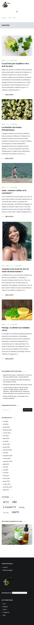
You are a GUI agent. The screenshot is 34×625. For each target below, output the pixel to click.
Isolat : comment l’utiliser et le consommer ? (14, 192)
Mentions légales (7, 570)
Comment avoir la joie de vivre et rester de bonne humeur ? (15, 270)
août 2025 (6, 435)
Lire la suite (9, 94)
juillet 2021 (6, 490)
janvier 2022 (6, 481)
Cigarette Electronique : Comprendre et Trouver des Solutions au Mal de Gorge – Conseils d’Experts (17, 376)
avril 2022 (5, 472)
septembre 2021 (7, 487)
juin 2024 (5, 452)
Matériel (22, 507)
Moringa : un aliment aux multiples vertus (16, 329)
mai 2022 (5, 470)
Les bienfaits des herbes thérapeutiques (12, 128)
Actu (3, 265)
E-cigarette (9, 507)
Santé (3, 60)
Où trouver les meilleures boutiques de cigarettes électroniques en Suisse (16, 380)
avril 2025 (5, 441)
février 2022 (6, 478)
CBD (14, 502)
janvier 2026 (6, 427)
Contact (5, 567)
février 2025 (6, 444)
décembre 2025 (7, 430)
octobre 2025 (6, 433)
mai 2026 (5, 421)
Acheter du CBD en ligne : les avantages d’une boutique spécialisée (15, 397)
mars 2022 (6, 475)
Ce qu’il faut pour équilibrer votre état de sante (15, 65)
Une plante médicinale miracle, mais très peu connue (17, 384)
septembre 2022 (7, 461)
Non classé (6, 512)
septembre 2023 (7, 455)
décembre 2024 (7, 450)
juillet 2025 (6, 438)
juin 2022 (5, 467)
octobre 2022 (6, 458)
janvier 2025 (6, 447)
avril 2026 (5, 424)
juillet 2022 (6, 464)
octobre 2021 (6, 484)
